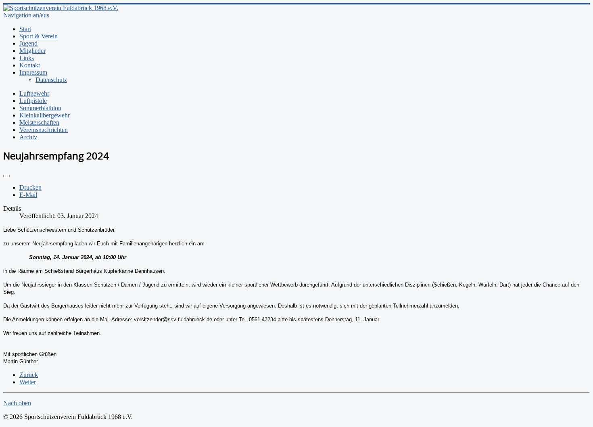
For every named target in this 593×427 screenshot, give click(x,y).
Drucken (30, 187)
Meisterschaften (39, 122)
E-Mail (28, 194)
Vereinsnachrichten (43, 129)
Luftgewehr (34, 93)
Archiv (28, 137)
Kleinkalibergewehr (44, 115)
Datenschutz (51, 79)
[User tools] (6, 176)
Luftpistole (33, 100)
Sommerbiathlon (40, 108)
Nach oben (17, 403)
